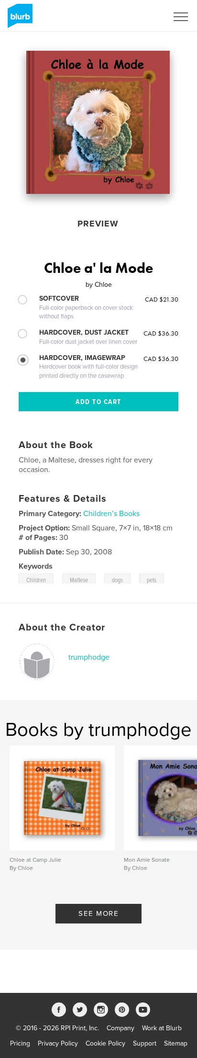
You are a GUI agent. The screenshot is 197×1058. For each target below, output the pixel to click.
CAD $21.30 (161, 299)
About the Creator (62, 627)
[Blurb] (18, 19)
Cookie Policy (105, 1043)
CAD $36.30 (160, 333)
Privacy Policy (58, 1043)
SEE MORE (98, 913)
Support (144, 1043)
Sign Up (143, 17)
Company (120, 1028)
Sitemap (175, 1043)
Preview (98, 223)
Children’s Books (111, 513)
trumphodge (88, 657)
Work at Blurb (162, 1028)
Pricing (20, 1043)
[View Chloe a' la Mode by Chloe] (98, 122)
